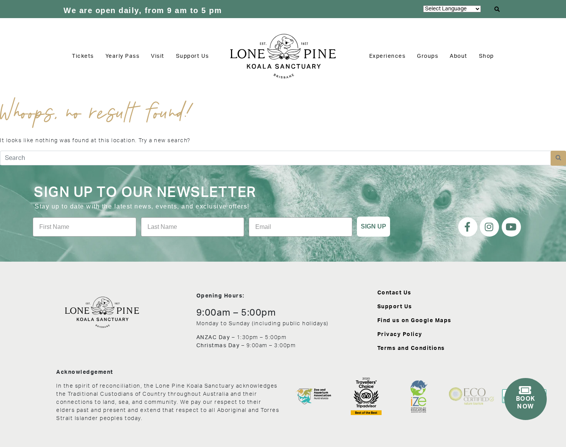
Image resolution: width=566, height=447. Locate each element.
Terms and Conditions (411, 348)
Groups (427, 56)
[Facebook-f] (467, 227)
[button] (497, 9)
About (458, 56)
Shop (486, 56)
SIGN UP (373, 226)
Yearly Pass (122, 56)
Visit (157, 56)
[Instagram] (489, 227)
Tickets (83, 56)
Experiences (387, 56)
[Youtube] (511, 227)
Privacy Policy (399, 334)
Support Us (192, 56)
